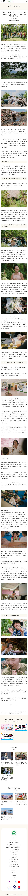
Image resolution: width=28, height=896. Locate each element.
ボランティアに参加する (14, 842)
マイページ (14, 872)
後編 (2, 157)
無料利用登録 (14, 870)
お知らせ (14, 852)
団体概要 (14, 875)
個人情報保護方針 (14, 857)
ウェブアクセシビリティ (14, 862)
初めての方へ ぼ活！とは (14, 840)
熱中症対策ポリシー (14, 867)
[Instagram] (9, 882)
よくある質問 (14, 854)
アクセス (14, 877)
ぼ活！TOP (14, 837)
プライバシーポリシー (14, 859)
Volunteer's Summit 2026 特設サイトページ (14, 847)
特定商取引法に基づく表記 (14, 866)
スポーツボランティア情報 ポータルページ (14, 845)
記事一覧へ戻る (14, 705)
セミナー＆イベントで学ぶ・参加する (14, 844)
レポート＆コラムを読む (14, 849)
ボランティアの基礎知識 (14, 851)
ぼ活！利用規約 (14, 861)
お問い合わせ (14, 856)
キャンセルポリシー (14, 864)
